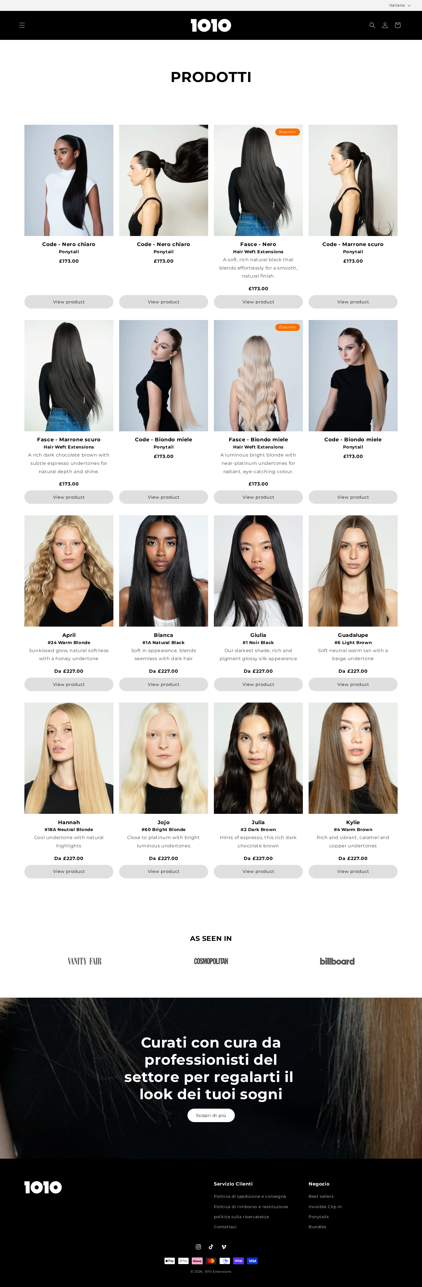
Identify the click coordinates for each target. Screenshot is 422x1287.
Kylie (353, 823)
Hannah (69, 823)
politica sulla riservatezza (241, 1216)
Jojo (164, 823)
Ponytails (319, 1216)
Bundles (317, 1226)
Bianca (163, 635)
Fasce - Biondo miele (258, 440)
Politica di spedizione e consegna (250, 1196)
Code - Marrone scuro (353, 244)
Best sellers (321, 1196)
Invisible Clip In (325, 1206)
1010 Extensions (218, 1272)
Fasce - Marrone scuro (69, 440)
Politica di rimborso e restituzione (251, 1206)
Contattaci (225, 1226)
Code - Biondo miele (163, 440)
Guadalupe (353, 635)
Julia (258, 823)
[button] (22, 25)
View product (69, 301)
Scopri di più (211, 1115)
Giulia (258, 635)
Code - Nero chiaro (69, 244)
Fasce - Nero (258, 244)
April (69, 635)
